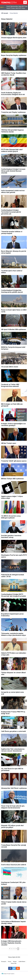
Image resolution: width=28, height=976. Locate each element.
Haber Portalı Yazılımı (9, 973)
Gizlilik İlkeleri (22, 961)
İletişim (15, 961)
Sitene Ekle (13, 963)
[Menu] (25, 2)
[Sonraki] (18, 948)
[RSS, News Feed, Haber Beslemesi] (18, 968)
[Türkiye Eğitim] (8, 2)
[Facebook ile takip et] (10, 968)
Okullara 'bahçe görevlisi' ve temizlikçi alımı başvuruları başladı (16, 7)
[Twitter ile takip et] (14, 968)
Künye (9, 961)
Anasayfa (3, 961)
